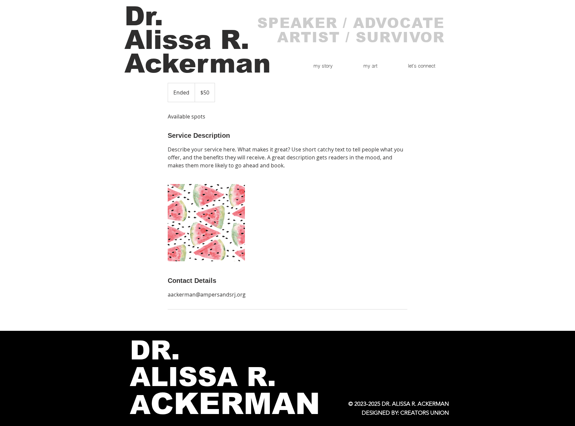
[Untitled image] (206, 222)
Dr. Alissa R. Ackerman (197, 39)
